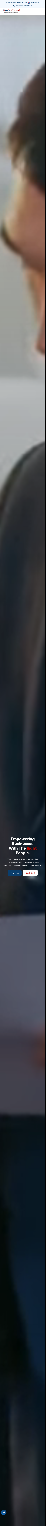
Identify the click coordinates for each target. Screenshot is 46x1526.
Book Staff (30, 873)
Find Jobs (14, 873)
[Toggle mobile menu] (41, 11)
